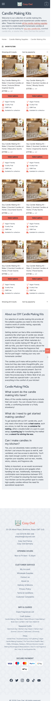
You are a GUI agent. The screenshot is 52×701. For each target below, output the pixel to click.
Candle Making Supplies (18, 39)
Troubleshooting (22, 639)
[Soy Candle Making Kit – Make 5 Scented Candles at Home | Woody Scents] (37, 66)
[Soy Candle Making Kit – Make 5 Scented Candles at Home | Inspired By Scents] (37, 130)
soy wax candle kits (32, 28)
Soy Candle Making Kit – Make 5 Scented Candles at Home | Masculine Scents (12, 146)
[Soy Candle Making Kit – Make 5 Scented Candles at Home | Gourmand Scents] (13, 191)
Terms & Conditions (25, 593)
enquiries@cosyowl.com (25, 536)
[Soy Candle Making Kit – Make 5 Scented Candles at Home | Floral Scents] (37, 251)
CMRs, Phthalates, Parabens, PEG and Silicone (22, 644)
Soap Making (39, 619)
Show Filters (10, 46)
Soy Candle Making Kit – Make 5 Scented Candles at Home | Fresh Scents (12, 268)
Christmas (36, 631)
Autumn (20, 631)
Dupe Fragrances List (25, 612)
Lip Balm (22, 622)
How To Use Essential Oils (27, 649)
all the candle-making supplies (34, 23)
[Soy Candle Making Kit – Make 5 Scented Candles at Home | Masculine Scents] (13, 130)
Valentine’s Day (12, 629)
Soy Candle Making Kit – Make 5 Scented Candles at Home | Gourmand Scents (12, 207)
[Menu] (5, 4)
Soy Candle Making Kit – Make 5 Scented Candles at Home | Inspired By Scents (37, 146)
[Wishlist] (21, 58)
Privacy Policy (25, 589)
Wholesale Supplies (25, 573)
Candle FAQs (11, 639)
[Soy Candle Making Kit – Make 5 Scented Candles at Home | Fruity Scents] (37, 191)
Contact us (25, 577)
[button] (42, 4)
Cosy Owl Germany (25, 544)
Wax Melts (19, 619)
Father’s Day (38, 629)
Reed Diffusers (29, 619)
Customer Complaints (25, 597)
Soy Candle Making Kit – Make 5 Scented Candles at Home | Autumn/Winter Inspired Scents (12, 84)
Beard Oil (36, 622)
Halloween (27, 631)
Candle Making (10, 619)
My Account (25, 569)
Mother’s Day (23, 629)
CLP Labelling (33, 639)
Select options (13, 96)
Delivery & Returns (25, 585)
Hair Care (29, 622)
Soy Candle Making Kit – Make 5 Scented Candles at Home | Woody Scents (37, 82)
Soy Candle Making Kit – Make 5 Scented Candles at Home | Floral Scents (37, 268)
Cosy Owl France (25, 541)
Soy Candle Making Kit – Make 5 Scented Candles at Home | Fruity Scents (37, 207)
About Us (25, 581)
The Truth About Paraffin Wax (33, 641)
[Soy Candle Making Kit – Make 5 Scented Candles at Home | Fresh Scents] (13, 251)
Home (4, 39)
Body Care (14, 622)
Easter (31, 629)
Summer (13, 631)
